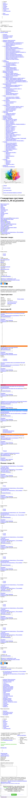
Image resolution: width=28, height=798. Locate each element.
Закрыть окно (4, 666)
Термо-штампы (6, 685)
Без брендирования (7, 432)
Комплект (3, 221)
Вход (4, 13)
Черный (5, 450)
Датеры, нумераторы (7, 700)
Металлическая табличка (8, 430)
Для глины (5, 697)
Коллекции (5, 38)
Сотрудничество (6, 11)
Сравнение (10, 320)
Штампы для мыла (7, 698)
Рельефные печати (7, 699)
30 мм (4, 255)
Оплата (4, 7)
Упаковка (5, 705)
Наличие (2, 228)
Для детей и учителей (8, 695)
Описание (3, 222)
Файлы (2, 229)
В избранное (3, 321)
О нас (4, 2)
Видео (2, 231)
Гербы (4, 692)
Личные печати (6, 691)
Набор (2, 220)
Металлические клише (8, 686)
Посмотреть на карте (8, 740)
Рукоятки (5, 703)
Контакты (5, 4)
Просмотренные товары (6, 669)
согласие (6, 787)
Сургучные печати (7, 681)
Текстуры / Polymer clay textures (10, 701)
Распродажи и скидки (8, 35)
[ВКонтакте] (1, 283)
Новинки (5, 34)
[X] (7, 283)
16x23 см (5, 360)
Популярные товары (7, 36)
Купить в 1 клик (12, 278)
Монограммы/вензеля (8, 688)
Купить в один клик (15, 783)
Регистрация (6, 14)
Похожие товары (4, 227)
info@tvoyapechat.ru (21, 735)
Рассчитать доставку (15, 279)
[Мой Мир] (5, 283)
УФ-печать (5, 429)
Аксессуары (3, 225)
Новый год (5, 706)
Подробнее (3, 319)
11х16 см (5, 359)
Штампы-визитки (7, 690)
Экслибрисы (6, 684)
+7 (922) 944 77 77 (5, 754)
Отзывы (2, 226)
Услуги (4, 5)
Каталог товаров (4, 32)
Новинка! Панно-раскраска (9, 679)
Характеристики (4, 223)
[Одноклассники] (3, 283)
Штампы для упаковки (8, 687)
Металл (2, 262)
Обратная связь (4, 753)
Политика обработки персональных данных (9, 745)
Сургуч (4, 683)
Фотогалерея (6, 8)
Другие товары (20, 298)
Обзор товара (3, 219)
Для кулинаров (6, 693)
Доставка (5, 6)
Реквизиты (3, 742)
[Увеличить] (12, 232)
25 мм (4, 253)
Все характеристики (5, 259)
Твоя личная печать (5, 269)
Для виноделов (6, 694)
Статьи (4, 9)
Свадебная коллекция (5, 266)
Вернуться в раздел (5, 218)
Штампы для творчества (8, 680)
